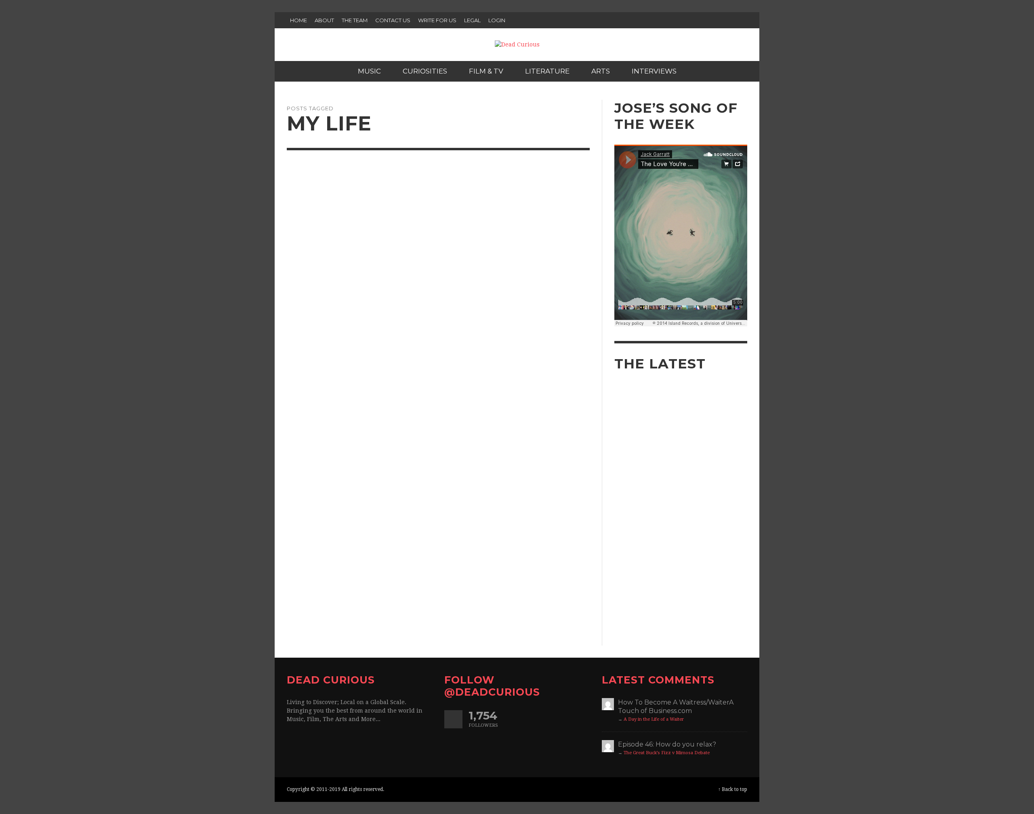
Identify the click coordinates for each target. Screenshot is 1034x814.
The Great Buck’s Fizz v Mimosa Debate (667, 752)
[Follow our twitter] (453, 719)
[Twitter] (722, 20)
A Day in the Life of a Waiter (654, 719)
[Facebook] (707, 20)
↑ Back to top (732, 789)
